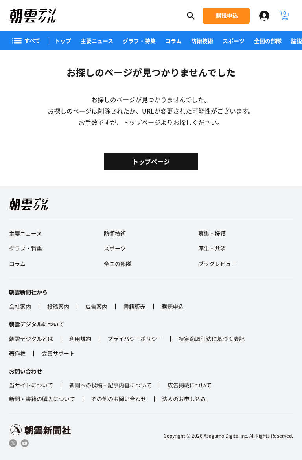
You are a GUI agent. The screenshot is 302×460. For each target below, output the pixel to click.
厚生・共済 (212, 248)
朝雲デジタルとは (31, 339)
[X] (13, 443)
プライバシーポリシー (134, 339)
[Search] (191, 16)
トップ (63, 41)
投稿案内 (58, 306)
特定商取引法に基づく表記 (212, 339)
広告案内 (96, 306)
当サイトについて (31, 385)
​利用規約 (80, 339)
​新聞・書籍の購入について (42, 399)
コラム (173, 41)
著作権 (17, 353)
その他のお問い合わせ (118, 399)
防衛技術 (202, 41)
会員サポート (58, 353)
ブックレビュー (217, 264)
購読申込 (173, 306)
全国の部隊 (268, 41)
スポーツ (234, 41)
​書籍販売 (134, 306)
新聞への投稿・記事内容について (110, 385)
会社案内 (20, 306)
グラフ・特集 (139, 41)
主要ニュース (97, 41)
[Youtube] (25, 443)
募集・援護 (212, 233)
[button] (285, 15)
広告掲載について (190, 385)
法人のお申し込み (184, 399)
